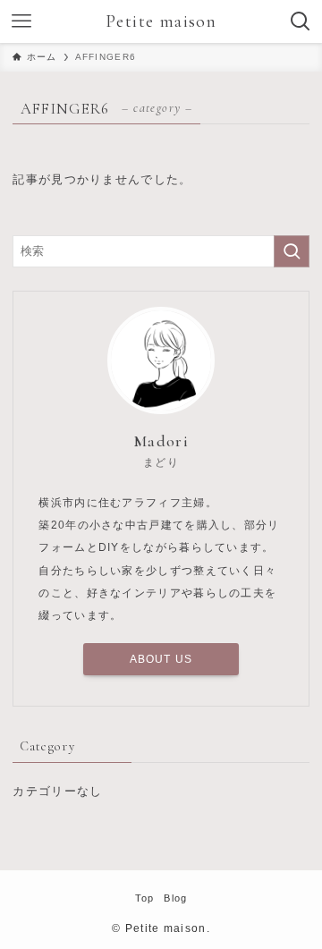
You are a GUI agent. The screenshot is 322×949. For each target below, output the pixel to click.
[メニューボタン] (21, 21)
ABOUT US (161, 659)
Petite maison (161, 21)
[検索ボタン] (300, 21)
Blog (175, 898)
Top (145, 898)
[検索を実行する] (291, 251)
